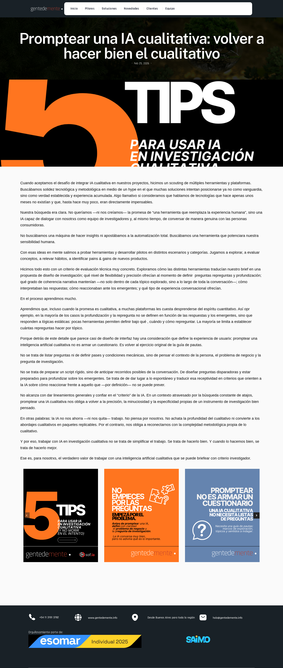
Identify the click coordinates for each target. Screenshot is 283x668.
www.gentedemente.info (102, 618)
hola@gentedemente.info (227, 618)
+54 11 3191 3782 (49, 617)
